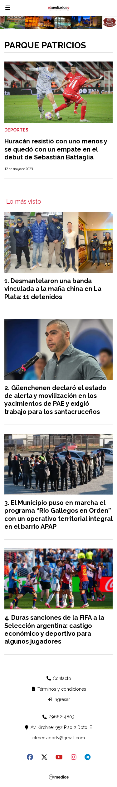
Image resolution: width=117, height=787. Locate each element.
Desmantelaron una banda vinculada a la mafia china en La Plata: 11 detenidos (52, 288)
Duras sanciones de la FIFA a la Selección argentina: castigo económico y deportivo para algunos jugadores (54, 629)
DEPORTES (16, 129)
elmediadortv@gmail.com (58, 737)
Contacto (61, 678)
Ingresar (61, 699)
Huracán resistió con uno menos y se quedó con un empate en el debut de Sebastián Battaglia (55, 149)
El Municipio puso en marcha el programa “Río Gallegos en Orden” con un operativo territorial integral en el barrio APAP (58, 514)
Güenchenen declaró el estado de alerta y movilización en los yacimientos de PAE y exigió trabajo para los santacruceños (55, 399)
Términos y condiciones (61, 689)
